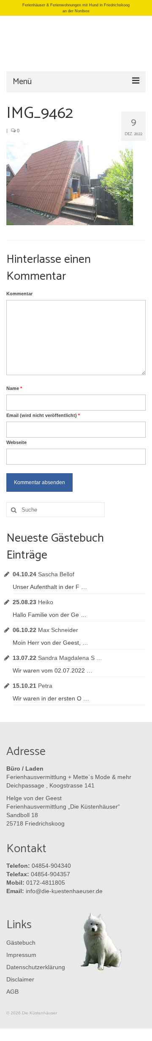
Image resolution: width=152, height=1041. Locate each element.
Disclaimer (20, 979)
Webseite (16, 442)
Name (14, 388)
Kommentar (19, 293)
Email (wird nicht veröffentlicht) (43, 415)
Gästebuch (20, 942)
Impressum (21, 954)
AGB (12, 991)
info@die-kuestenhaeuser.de (64, 891)
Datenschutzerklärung (33, 967)
